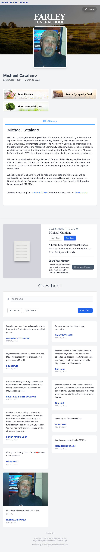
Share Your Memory (83, 267)
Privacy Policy (43, 540)
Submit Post (85, 310)
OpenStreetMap (53, 545)
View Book (55, 238)
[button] (25, 489)
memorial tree (40, 192)
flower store (81, 192)
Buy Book (70, 238)
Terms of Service (57, 540)
